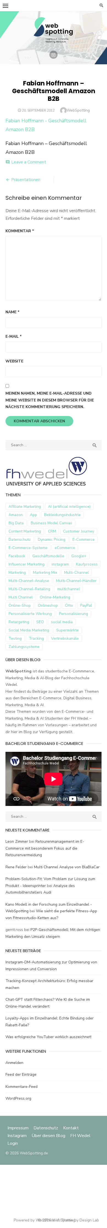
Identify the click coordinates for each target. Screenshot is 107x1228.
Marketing (17, 572)
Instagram (17, 1136)
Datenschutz (20, 539)
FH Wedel (80, 1136)
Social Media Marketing (29, 630)
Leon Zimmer (16, 841)
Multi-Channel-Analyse (29, 580)
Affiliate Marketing (25, 506)
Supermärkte (67, 630)
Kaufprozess (87, 564)
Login (12, 1143)
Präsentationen (25, 179)
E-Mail (13, 336)
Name (12, 312)
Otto (69, 605)
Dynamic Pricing (51, 539)
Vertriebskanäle (65, 638)
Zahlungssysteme (24, 646)
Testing (15, 638)
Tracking (36, 638)
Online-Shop (20, 605)
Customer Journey (78, 531)
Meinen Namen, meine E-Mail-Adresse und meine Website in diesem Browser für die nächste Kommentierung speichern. (49, 400)
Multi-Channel (76, 572)
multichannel (68, 589)
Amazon (16, 514)
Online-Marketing (55, 597)
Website (14, 361)
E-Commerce (83, 539)
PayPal (86, 605)
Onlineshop (48, 605)
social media (62, 622)
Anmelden (14, 1062)
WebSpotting (78, 110)
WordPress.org (18, 1098)
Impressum (18, 1128)
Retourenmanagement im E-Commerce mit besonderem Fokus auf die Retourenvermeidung (44, 848)
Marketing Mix (45, 572)
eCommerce (65, 547)
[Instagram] (53, 55)
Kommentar (19, 231)
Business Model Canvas (51, 523)
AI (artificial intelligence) (69, 506)
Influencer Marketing (26, 564)
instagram (60, 564)
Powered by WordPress (34, 1220)
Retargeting (19, 622)
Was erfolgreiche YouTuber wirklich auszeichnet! (48, 1036)
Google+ (78, 556)
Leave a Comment (28, 162)
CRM (52, 531)
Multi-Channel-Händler (76, 580)
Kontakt (71, 1128)
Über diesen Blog (48, 1136)
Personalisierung (73, 613)
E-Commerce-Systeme (28, 547)
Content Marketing (25, 531)
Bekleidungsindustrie (62, 514)
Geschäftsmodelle (48, 556)
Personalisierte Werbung (30, 613)
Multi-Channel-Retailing (29, 589)
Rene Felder (16, 867)
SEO (40, 622)
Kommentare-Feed (21, 1086)
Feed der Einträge (20, 1074)
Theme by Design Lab (80, 1220)
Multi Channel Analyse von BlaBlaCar (67, 867)
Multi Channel (21, 597)
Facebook (17, 556)
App (33, 514)
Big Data (16, 523)
